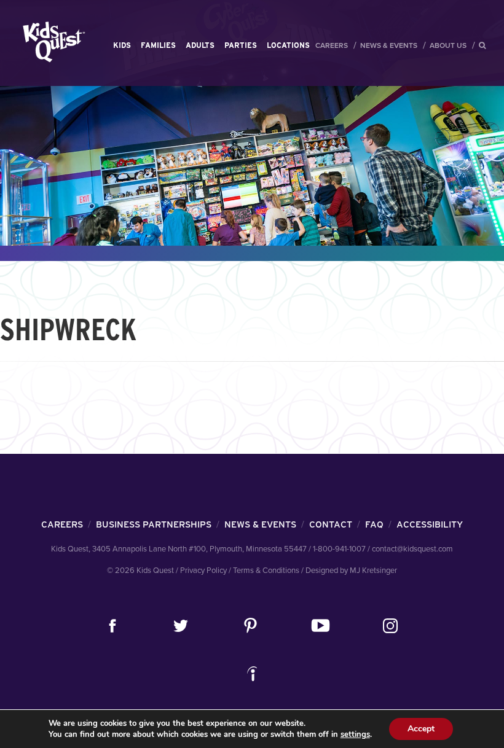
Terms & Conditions (266, 570)
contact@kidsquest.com (412, 549)
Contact (330, 524)
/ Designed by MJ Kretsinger (349, 570)
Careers (331, 45)
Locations (288, 45)
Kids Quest (52, 42)
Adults (200, 45)
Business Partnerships (153, 524)
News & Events (388, 45)
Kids (122, 45)
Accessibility (429, 524)
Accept (421, 728)
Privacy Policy (203, 570)
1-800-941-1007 (339, 549)
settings (355, 734)
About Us (448, 45)
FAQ (374, 524)
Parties (240, 45)
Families (158, 45)
